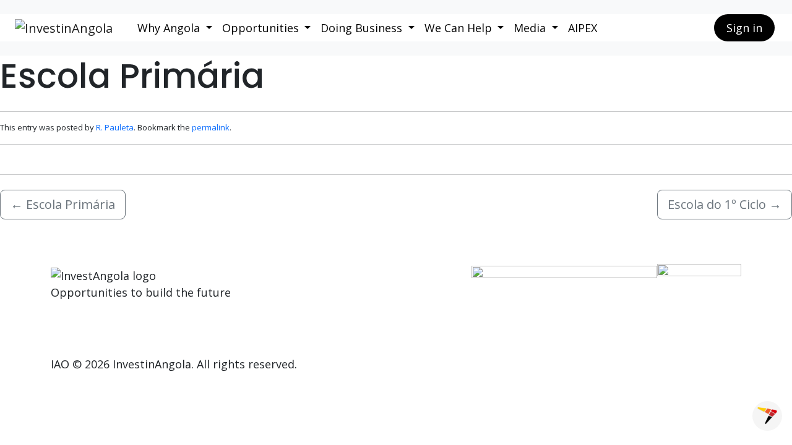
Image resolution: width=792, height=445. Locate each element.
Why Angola (170, 27)
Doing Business (363, 27)
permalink (211, 127)
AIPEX (582, 27)
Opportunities (262, 27)
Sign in (744, 27)
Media (531, 27)
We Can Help (459, 27)
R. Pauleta (115, 127)
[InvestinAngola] (64, 28)
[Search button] (695, 28)
